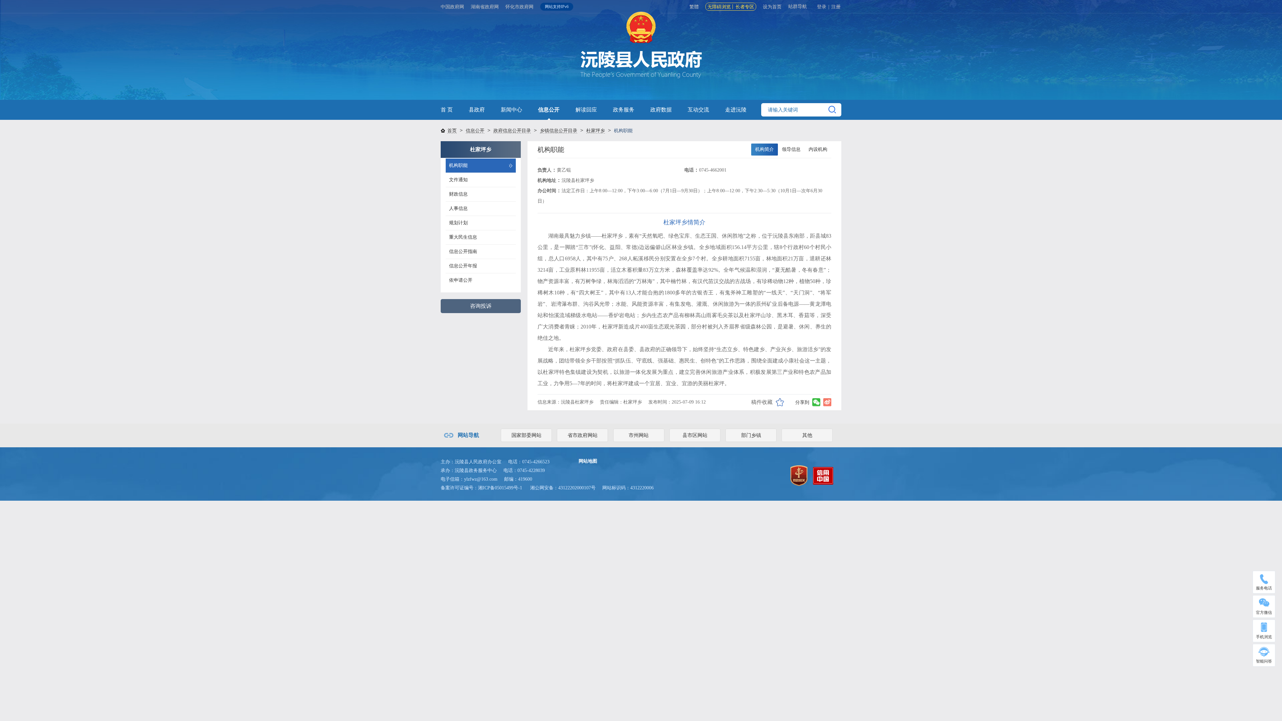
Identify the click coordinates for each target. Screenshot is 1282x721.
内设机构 (818, 149)
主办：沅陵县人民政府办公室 (471, 461)
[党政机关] (799, 475)
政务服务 (623, 109)
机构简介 (764, 149)
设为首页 (772, 6)
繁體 (694, 6)
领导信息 (791, 149)
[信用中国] (823, 475)
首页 (452, 130)
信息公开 (549, 109)
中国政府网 (452, 6)
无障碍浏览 (719, 6)
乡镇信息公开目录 (558, 130)
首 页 (447, 109)
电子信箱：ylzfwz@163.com (469, 479)
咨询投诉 (480, 306)
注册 (836, 6)
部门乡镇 (751, 435)
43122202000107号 (577, 487)
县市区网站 (694, 435)
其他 (807, 435)
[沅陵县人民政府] (641, 56)
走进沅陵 (735, 109)
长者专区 (744, 6)
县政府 (477, 109)
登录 (821, 6)
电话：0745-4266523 (529, 461)
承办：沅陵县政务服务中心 (469, 470)
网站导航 (468, 435)
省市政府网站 (583, 435)
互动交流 (698, 109)
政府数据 (661, 109)
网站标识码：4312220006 (628, 487)
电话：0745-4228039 (524, 470)
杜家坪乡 (595, 130)
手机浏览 (1264, 637)
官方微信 (1264, 612)
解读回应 (586, 109)
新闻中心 (511, 109)
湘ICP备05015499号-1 (500, 487)
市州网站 (639, 435)
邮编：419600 (518, 479)
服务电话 (1264, 588)
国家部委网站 (526, 435)
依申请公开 (460, 280)
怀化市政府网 (519, 6)
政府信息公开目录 (512, 130)
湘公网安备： (563, 487)
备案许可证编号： (481, 487)
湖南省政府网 (485, 6)
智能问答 (1264, 661)
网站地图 (588, 461)
